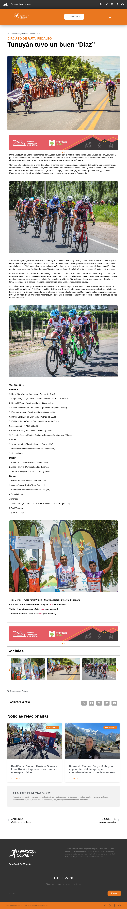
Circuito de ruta (21, 38)
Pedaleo (44, 38)
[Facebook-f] (114, 905)
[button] (101, 4)
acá (51, 604)
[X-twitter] (105, 905)
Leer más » (15, 779)
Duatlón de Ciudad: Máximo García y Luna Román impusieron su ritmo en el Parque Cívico (34, 769)
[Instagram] (110, 905)
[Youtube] (119, 905)
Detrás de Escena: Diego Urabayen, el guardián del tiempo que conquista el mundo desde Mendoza (92, 769)
